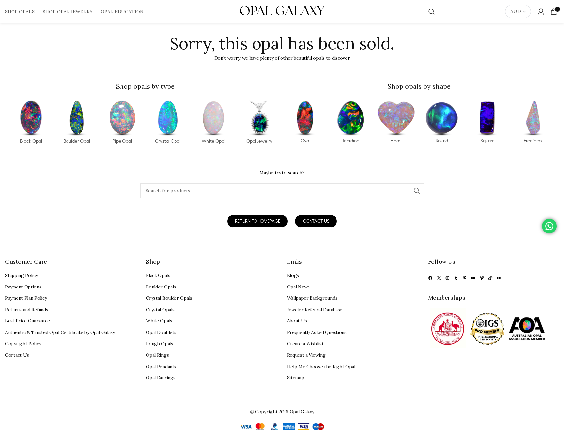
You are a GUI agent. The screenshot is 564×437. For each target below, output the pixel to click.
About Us (297, 321)
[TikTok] (490, 278)
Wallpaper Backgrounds (312, 298)
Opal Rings (157, 355)
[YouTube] (473, 278)
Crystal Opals (160, 310)
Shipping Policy (21, 275)
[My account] (541, 11)
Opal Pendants (161, 366)
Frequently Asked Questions (317, 332)
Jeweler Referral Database (315, 310)
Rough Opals (159, 344)
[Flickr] (499, 278)
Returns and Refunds (26, 310)
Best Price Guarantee (27, 321)
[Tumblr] (456, 278)
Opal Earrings (160, 378)
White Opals (159, 321)
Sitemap (295, 378)
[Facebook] (430, 278)
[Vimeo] (481, 278)
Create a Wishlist (305, 344)
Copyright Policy (23, 344)
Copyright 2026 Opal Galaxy (284, 412)
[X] (439, 278)
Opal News (298, 287)
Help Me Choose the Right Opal (321, 366)
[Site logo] (282, 11)
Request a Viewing (306, 355)
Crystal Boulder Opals (169, 298)
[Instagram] (447, 278)
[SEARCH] (416, 190)
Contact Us (17, 355)
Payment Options (23, 287)
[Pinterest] (464, 278)
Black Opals (158, 275)
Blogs (293, 275)
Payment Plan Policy (26, 298)
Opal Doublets (161, 332)
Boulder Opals (161, 287)
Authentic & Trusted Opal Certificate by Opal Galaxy (60, 332)
